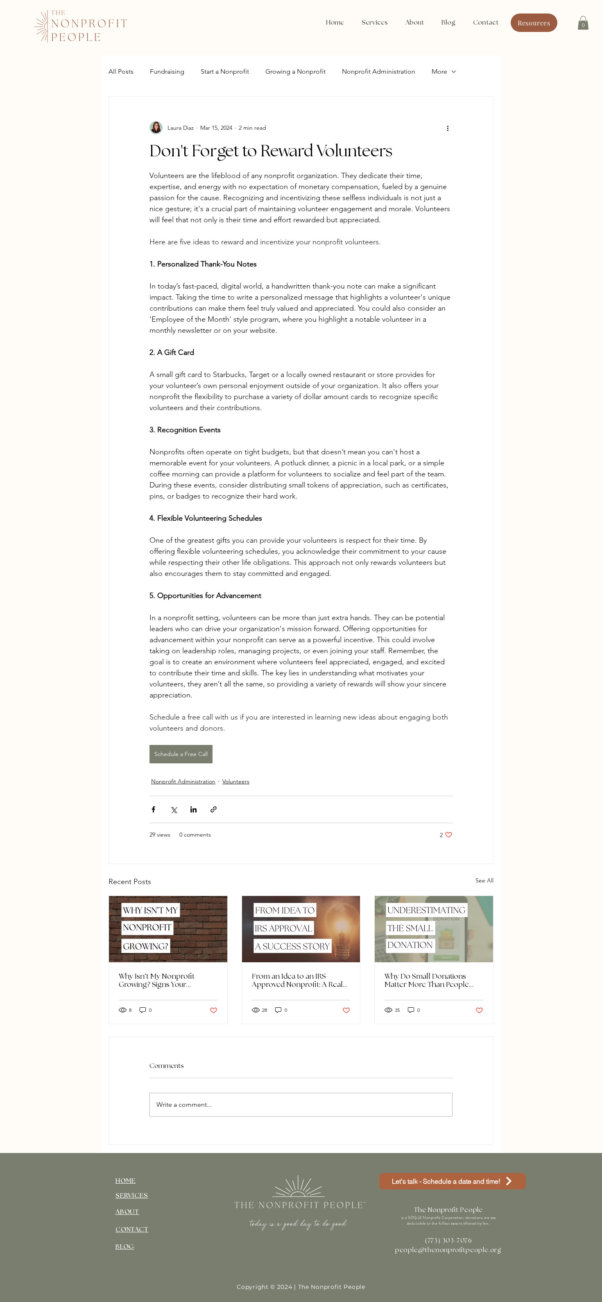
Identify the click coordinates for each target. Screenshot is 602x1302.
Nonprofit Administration (378, 71)
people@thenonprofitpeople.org (448, 1250)
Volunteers (235, 781)
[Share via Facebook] (153, 809)
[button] (583, 22)
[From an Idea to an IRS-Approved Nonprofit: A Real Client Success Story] (301, 929)
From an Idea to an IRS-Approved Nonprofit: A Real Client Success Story (297, 981)
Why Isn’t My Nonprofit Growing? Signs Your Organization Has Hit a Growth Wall (157, 981)
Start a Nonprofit (225, 71)
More (439, 71)
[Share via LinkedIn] (193, 809)
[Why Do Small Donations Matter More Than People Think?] (434, 929)
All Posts (121, 71)
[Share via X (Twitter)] (173, 809)
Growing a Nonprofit (295, 71)
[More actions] (448, 128)
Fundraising (167, 71)
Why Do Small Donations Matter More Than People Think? (427, 981)
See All (484, 880)
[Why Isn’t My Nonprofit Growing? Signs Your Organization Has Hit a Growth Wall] (168, 929)
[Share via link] (213, 809)
